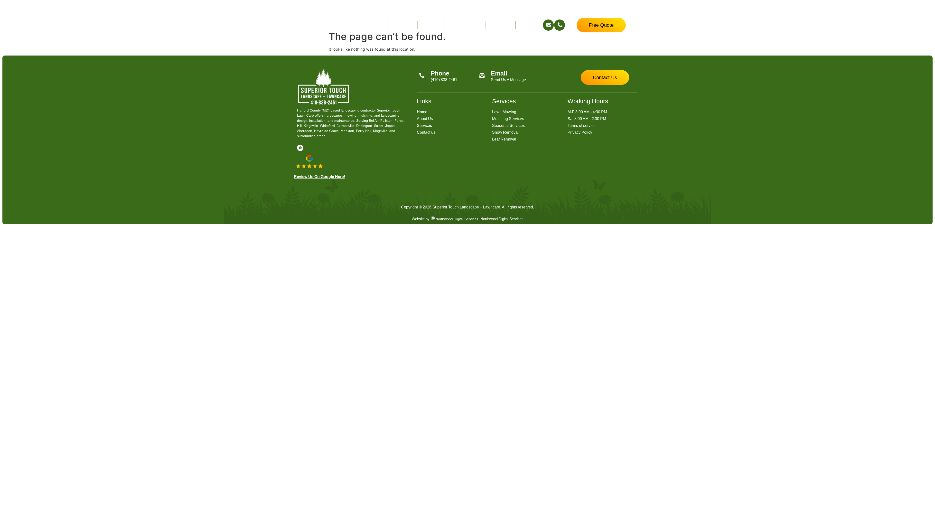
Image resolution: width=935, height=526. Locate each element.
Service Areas (461, 25)
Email (499, 73)
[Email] (482, 75)
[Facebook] (300, 148)
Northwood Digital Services (501, 219)
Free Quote (402, 25)
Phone (440, 73)
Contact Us (500, 25)
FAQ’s (525, 25)
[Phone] (422, 75)
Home (377, 25)
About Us (430, 25)
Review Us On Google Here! (319, 177)
